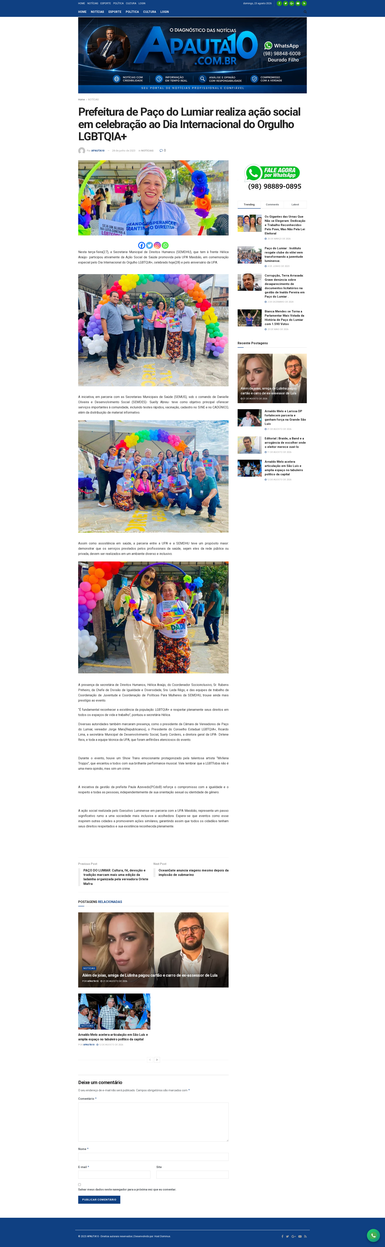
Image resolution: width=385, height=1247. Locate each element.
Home (81, 99)
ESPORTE (105, 3)
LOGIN (142, 3)
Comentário (87, 1099)
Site (159, 1167)
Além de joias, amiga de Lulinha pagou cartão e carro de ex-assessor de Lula (150, 975)
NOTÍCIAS (92, 3)
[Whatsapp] (165, 245)
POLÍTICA (118, 3)
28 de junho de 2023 (123, 150)
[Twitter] (149, 245)
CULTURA (131, 3)
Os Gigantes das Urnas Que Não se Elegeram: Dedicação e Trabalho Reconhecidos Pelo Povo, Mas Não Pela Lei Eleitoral (285, 225)
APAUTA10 (97, 150)
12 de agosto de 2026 (110, 1044)
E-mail (83, 1167)
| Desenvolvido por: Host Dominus (151, 1236)
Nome (83, 1149)
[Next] (157, 1060)
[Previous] (150, 1060)
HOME (81, 3)
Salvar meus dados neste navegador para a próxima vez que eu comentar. (127, 1189)
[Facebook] (141, 245)
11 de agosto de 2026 (278, 452)
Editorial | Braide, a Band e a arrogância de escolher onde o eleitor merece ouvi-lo (285, 443)
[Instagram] (157, 245)
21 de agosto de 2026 (114, 981)
